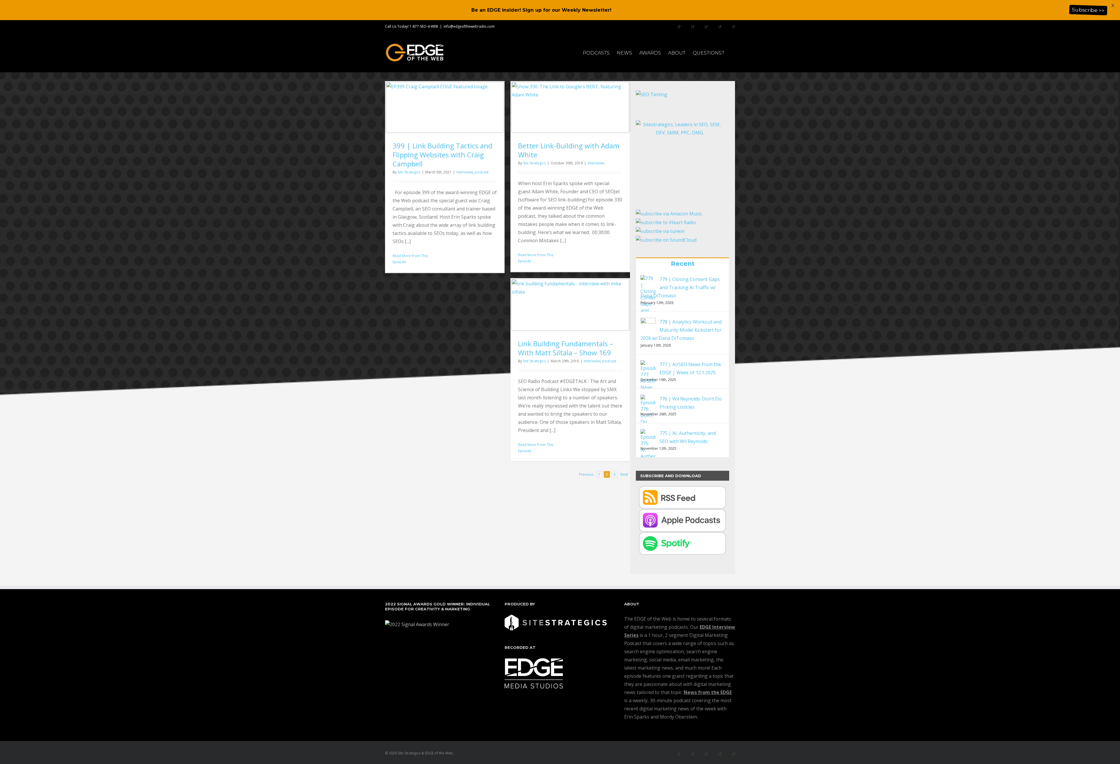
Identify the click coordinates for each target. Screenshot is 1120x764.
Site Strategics (409, 172)
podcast (482, 172)
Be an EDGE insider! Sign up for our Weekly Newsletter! (541, 10)
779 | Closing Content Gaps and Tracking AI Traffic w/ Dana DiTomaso (680, 287)
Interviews (464, 172)
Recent (682, 263)
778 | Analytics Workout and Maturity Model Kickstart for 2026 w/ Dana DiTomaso (681, 330)
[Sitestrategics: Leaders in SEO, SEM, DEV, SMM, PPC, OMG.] (679, 156)
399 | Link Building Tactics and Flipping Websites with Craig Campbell (442, 154)
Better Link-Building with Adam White (569, 150)
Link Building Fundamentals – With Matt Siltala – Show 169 (565, 348)
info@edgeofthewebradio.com (469, 26)
